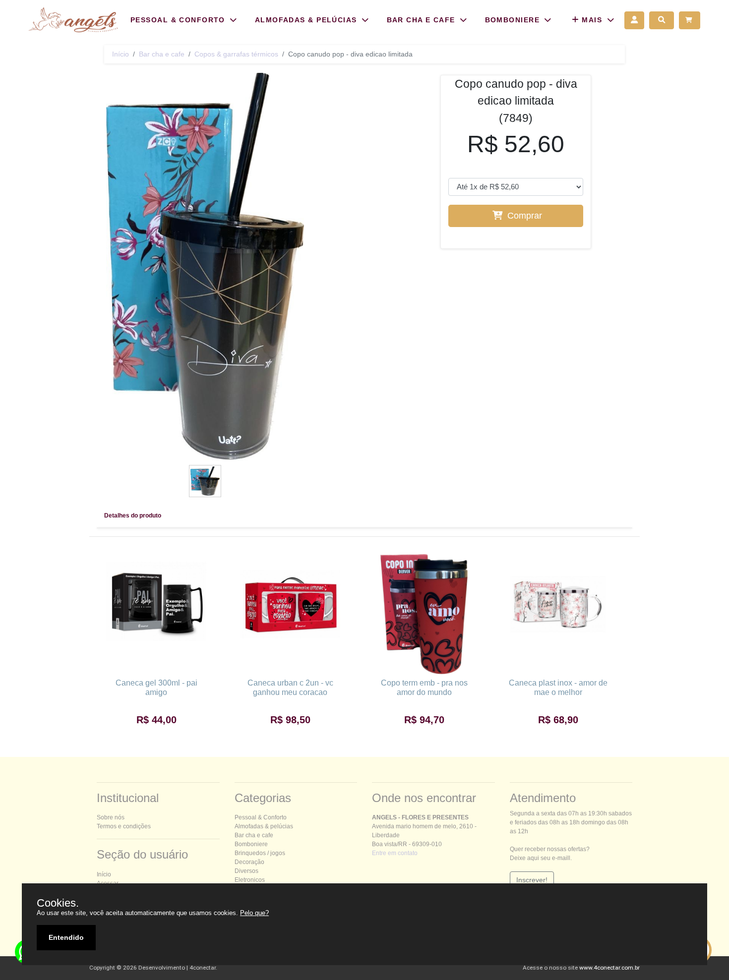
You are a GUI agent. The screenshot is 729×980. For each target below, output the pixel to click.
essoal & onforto (261, 817)
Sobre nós (110, 817)
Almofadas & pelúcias (264, 826)
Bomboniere (251, 844)
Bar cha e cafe (161, 54)
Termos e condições (124, 826)
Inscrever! (531, 880)
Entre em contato (395, 853)
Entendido (66, 937)
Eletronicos (250, 879)
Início (120, 54)
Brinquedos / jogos (260, 853)
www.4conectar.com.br (609, 967)
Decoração (249, 862)
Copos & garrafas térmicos (236, 54)
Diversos (246, 870)
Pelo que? (254, 913)
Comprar (523, 216)
